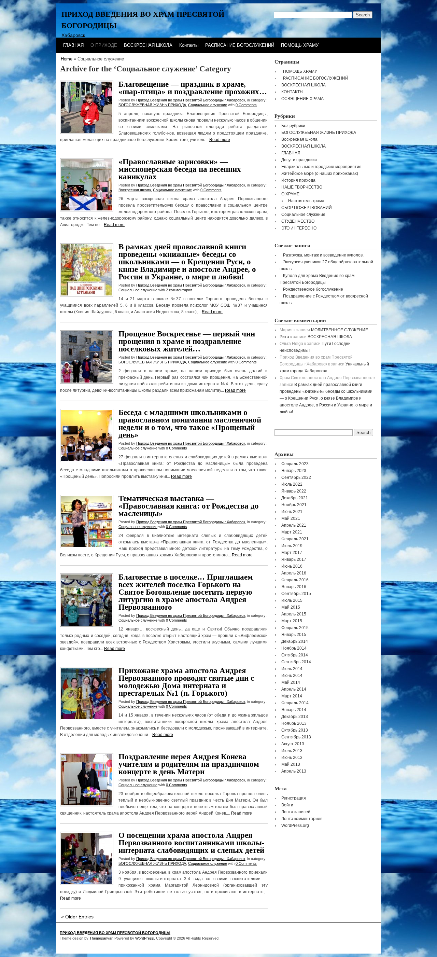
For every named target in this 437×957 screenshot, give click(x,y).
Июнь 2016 (291, 566)
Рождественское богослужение (313, 289)
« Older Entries (77, 916)
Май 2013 (290, 764)
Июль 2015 (291, 600)
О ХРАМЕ (290, 194)
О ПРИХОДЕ (103, 45)
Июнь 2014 (291, 675)
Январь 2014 (293, 709)
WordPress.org (295, 825)
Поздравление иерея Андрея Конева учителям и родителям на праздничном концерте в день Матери (188, 764)
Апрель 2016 (293, 573)
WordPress (144, 938)
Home (66, 58)
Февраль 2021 (295, 539)
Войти (287, 805)
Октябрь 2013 (294, 730)
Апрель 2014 (293, 689)
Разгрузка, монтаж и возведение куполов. (323, 255)
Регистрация (293, 798)
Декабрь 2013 (294, 716)
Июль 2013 (291, 750)
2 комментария (179, 290)
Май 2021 (290, 518)
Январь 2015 (293, 634)
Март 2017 (291, 552)
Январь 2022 (293, 491)
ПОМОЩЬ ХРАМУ (300, 45)
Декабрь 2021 (294, 498)
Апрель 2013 (293, 771)
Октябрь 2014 (294, 655)
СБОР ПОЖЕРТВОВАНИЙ (306, 207)
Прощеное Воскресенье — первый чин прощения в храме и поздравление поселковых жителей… (186, 341)
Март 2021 (291, 532)
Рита (284, 336)
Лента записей (295, 811)
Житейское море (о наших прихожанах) (319, 173)
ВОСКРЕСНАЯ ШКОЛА (148, 45)
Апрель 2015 (293, 614)
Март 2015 (291, 621)
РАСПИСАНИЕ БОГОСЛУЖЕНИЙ (239, 45)
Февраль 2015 (295, 627)
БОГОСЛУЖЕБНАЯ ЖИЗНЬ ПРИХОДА (152, 105)
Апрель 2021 (293, 525)
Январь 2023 (293, 470)
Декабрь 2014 (294, 641)
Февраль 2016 (295, 580)
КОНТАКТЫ (292, 91)
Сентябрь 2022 (296, 477)
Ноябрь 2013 (294, 723)
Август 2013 (292, 743)
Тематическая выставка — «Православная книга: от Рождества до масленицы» (188, 506)
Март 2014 (291, 696)
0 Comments (246, 105)
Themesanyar (100, 938)
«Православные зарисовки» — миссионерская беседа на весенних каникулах (179, 169)
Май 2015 (290, 607)
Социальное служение (207, 105)
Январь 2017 (293, 559)
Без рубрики (293, 125)
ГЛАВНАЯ (73, 45)
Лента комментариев (301, 818)
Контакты (188, 45)
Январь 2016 (293, 586)
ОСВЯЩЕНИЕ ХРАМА (302, 98)
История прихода (298, 180)
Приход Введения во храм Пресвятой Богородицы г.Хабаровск (190, 100)
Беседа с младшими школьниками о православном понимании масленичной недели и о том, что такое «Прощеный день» (189, 423)
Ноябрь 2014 (294, 648)
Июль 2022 (291, 484)
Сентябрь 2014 (296, 662)
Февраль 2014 (295, 703)
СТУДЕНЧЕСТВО (297, 221)
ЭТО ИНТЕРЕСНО (298, 228)
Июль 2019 (291, 545)
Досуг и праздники (299, 159)
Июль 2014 (291, 668)
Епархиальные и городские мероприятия (321, 166)
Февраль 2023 (295, 463)
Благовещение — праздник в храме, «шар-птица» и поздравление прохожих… (192, 88)
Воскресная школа (134, 190)
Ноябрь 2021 (294, 504)
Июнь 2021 (291, 511)
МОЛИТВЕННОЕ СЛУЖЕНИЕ (339, 330)
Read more (219, 139)
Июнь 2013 (291, 757)
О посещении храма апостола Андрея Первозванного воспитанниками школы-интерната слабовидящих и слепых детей (191, 843)
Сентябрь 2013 (296, 737)
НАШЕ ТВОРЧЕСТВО (301, 187)
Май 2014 (290, 682)
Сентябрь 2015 (296, 593)
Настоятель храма (306, 200)
